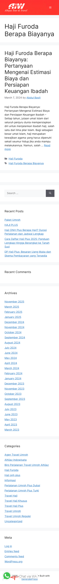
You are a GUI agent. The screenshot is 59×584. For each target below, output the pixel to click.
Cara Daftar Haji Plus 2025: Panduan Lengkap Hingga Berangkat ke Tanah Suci (27, 242)
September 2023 (15, 398)
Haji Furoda (16, 158)
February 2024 (13, 373)
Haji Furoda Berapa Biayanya (26, 163)
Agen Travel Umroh (16, 454)
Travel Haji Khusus (16, 500)
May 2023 (11, 419)
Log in (8, 546)
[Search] (50, 193)
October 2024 (13, 332)
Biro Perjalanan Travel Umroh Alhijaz (27, 464)
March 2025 (12, 306)
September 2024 (15, 337)
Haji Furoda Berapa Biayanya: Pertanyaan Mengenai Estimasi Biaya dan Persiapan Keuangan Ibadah (28, 72)
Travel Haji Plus (14, 505)
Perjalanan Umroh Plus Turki (22, 490)
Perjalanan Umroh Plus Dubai (22, 485)
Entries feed (12, 551)
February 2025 (13, 311)
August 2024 (12, 342)
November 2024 (14, 327)
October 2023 (13, 393)
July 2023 (10, 409)
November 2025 (14, 301)
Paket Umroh (12, 219)
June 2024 (11, 352)
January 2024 (13, 378)
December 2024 (14, 322)
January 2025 (13, 317)
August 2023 (12, 404)
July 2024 (10, 347)
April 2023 (11, 424)
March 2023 (12, 429)
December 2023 (14, 383)
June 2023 (11, 414)
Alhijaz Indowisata (16, 459)
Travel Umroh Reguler (18, 516)
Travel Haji (11, 495)
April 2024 (11, 363)
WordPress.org (13, 561)
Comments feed (14, 556)
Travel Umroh (13, 511)
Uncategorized (13, 521)
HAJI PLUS (11, 224)
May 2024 (11, 358)
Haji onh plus (12, 475)
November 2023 (14, 388)
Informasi (10, 480)
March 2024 (12, 368)
